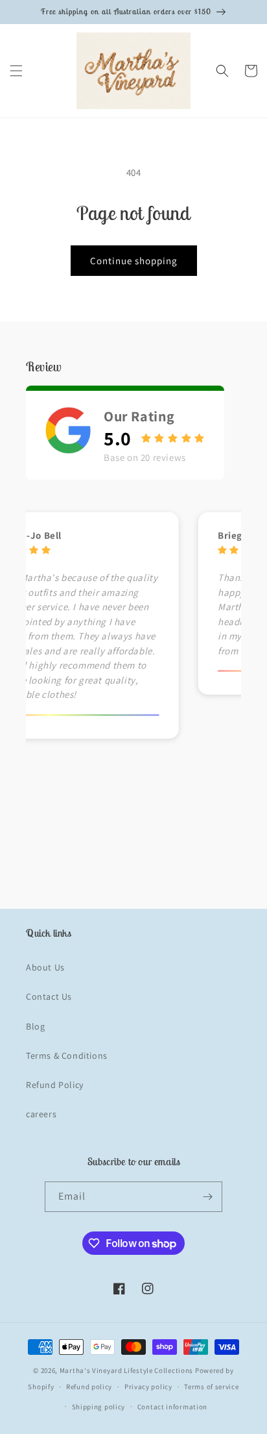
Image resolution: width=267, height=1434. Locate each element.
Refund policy (89, 1386)
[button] (16, 70)
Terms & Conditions (67, 1055)
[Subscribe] (207, 1196)
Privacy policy (148, 1386)
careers (41, 1114)
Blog (35, 1026)
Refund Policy (55, 1085)
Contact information (172, 1406)
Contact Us (49, 996)
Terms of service (211, 1386)
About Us (45, 967)
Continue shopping (134, 260)
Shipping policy (99, 1406)
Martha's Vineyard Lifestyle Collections (126, 1370)
